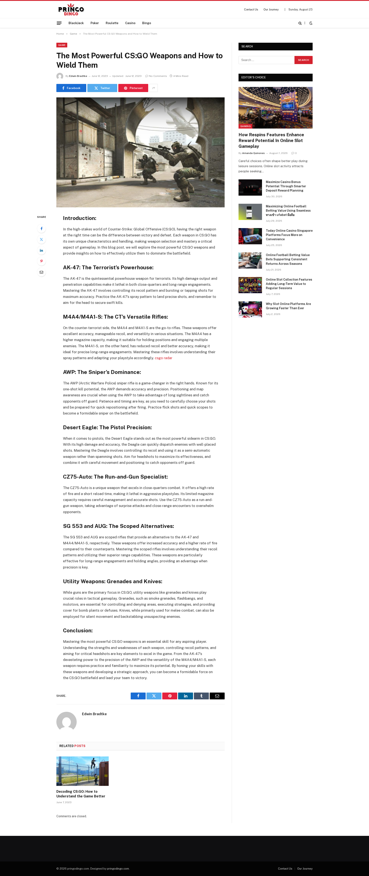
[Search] (300, 23)
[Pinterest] (41, 261)
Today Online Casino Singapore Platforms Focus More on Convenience (289, 235)
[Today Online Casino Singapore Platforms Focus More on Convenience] (250, 236)
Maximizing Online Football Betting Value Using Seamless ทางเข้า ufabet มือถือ (288, 211)
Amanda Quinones (253, 153)
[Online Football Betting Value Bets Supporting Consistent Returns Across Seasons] (250, 260)
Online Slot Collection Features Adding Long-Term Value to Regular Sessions (289, 284)
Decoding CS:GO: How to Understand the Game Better (80, 794)
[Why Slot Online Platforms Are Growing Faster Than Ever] (250, 309)
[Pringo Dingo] (71, 9)
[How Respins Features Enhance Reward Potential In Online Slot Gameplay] (276, 108)
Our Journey (271, 9)
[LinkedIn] (41, 250)
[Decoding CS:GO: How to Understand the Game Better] (82, 771)
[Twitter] (41, 239)
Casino (130, 23)
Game (62, 45)
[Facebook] (41, 228)
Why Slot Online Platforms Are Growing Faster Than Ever (288, 306)
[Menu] (59, 23)
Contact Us (251, 9)
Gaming (245, 126)
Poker (95, 23)
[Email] (41, 272)
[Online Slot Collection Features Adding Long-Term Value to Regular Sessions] (250, 285)
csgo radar (163, 358)
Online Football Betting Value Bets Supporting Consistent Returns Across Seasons (288, 259)
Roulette (112, 23)
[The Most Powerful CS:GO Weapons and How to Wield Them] (140, 152)
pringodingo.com (118, 868)
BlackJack (76, 23)
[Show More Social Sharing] (153, 88)
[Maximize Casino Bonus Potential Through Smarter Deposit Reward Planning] (250, 187)
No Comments (158, 76)
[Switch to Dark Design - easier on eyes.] (310, 23)
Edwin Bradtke (78, 76)
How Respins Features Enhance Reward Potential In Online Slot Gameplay (271, 140)
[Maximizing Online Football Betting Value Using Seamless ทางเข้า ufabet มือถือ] (250, 212)
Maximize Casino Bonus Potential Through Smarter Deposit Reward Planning (286, 186)
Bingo (146, 23)
